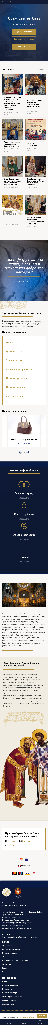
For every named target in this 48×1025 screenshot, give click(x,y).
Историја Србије (8, 972)
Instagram (26, 841)
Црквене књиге (14, 352)
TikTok (11, 845)
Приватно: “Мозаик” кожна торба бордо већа (24, 440)
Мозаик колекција (15, 396)
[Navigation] (40, 1020)
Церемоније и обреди (24, 470)
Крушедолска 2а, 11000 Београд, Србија (25, 912)
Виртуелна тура (24, 46)
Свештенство (7, 946)
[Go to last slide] (20, 452)
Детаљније (24, 498)
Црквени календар (24, 32)
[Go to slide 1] (24, 452)
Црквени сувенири (15, 387)
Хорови (5, 968)
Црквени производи (16, 378)
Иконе (9, 343)
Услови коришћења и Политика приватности (19, 937)
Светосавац (6, 964)
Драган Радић (29, 663)
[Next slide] (27, 452)
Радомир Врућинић (13, 666)
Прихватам (42, 1015)
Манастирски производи (19, 369)
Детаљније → (40, 70)
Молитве (5, 957)
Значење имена (14, 360)
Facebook (12, 841)
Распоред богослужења (24, 39)
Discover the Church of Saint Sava (15, 961)
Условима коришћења (27, 1017)
